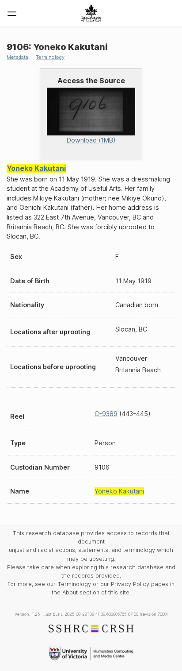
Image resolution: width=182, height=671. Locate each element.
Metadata (17, 57)
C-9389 (106, 413)
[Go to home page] (91, 13)
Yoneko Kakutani (36, 168)
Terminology (50, 57)
